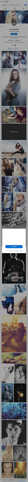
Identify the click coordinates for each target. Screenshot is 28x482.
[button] (14, 246)
